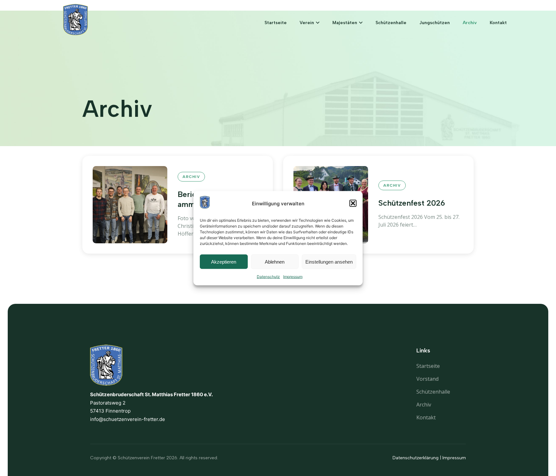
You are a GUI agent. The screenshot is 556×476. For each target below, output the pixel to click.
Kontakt (498, 22)
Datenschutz (268, 276)
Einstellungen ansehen (329, 261)
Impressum (292, 276)
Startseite (275, 22)
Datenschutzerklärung (416, 458)
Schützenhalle (390, 22)
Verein (307, 22)
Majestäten (344, 22)
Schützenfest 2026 (411, 203)
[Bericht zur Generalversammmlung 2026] (130, 204)
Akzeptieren (223, 261)
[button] (353, 203)
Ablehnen (274, 261)
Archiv (470, 22)
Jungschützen (434, 22)
